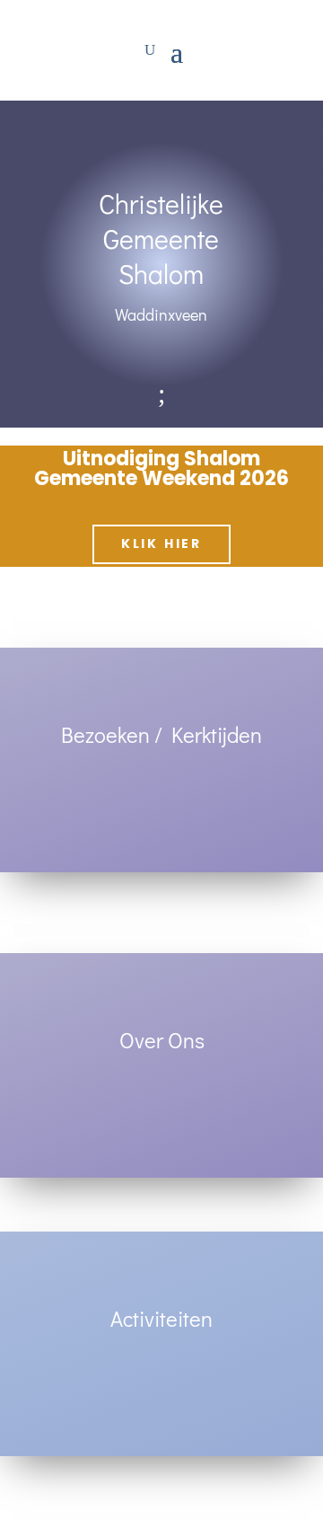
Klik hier (161, 543)
